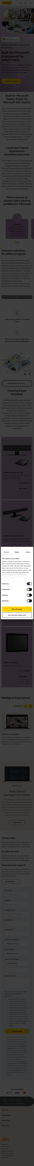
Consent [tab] (6, 552)
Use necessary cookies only (17, 615)
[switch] (29, 589)
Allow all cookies (17, 609)
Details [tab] (17, 552)
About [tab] (28, 552)
